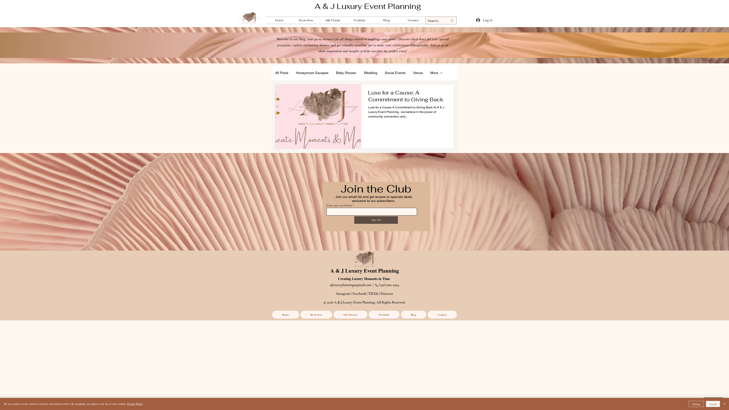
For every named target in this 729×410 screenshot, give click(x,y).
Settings (696, 404)
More (434, 73)
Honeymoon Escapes (312, 73)
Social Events (395, 73)
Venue (418, 73)
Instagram (343, 293)
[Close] (724, 404)
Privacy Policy (135, 404)
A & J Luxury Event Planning (368, 6)
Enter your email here (339, 205)
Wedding (370, 73)
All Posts (281, 73)
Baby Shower (346, 73)
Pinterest (386, 293)
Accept (713, 404)
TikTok (373, 293)
